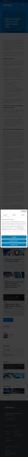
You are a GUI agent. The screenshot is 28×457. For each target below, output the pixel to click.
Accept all (14, 237)
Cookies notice (6, 232)
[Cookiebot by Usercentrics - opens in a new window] (21, 211)
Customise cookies (13, 241)
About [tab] (23, 214)
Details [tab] (14, 214)
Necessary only (14, 244)
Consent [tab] (5, 214)
